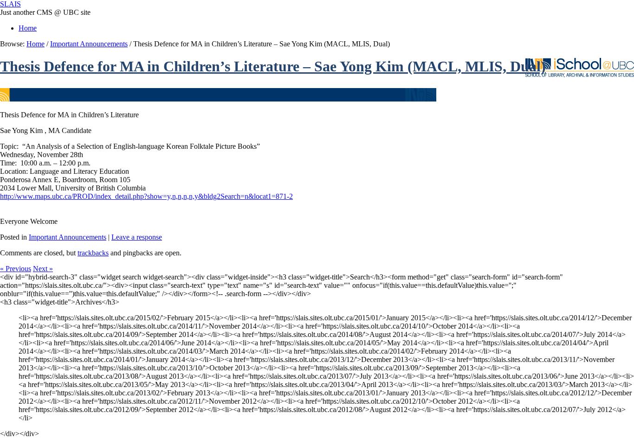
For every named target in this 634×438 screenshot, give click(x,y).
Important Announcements (89, 44)
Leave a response (136, 237)
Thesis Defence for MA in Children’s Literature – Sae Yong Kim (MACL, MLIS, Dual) (273, 66)
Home (28, 28)
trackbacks (93, 253)
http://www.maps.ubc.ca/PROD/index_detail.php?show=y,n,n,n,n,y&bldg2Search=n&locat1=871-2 (146, 196)
